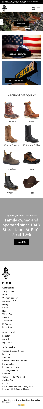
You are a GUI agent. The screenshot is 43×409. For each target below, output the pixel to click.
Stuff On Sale (8, 291)
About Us (22, 242)
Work (31, 121)
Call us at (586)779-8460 (13, 377)
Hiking (31, 169)
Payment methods (10, 367)
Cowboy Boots (8, 380)
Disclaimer (7, 354)
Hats (32, 193)
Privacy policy (8, 364)
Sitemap (6, 374)
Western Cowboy (11, 145)
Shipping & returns (10, 370)
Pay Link (5, 383)
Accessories (7, 321)
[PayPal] (22, 405)
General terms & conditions (14, 361)
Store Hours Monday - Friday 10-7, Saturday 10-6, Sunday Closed (17, 388)
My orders (6, 339)
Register (6, 336)
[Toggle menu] (38, 8)
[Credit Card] (19, 405)
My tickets (7, 342)
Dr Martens (11, 193)
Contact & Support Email (13, 351)
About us (6, 357)
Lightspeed (6, 402)
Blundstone (11, 169)
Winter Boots (11, 121)
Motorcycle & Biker (31, 145)
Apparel (5, 317)
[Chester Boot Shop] (4, 8)
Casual (5, 308)
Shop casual (21, 24)
